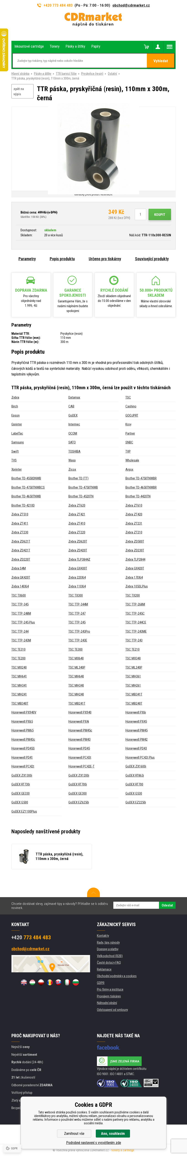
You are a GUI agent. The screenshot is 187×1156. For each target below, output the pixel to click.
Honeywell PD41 (22, 757)
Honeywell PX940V (23, 712)
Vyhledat (160, 61)
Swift (15, 451)
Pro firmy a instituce (110, 989)
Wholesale (132, 460)
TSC (128, 397)
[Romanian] (50, 982)
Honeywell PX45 (136, 721)
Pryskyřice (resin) (92, 73)
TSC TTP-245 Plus (23, 622)
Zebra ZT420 (133, 514)
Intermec (74, 424)
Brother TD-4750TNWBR (141, 478)
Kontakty (103, 936)
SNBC (129, 442)
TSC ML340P (76, 667)
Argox (129, 469)
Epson (15, 415)
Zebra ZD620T (77, 541)
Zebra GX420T (134, 568)
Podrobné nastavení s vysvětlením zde (93, 1143)
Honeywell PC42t (22, 766)
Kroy (128, 424)
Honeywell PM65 (22, 730)
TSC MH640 (76, 676)
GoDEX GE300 (77, 793)
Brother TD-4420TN (138, 496)
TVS (14, 460)
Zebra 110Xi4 (77, 586)
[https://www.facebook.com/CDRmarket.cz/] (108, 1047)
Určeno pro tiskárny (105, 258)
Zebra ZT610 (133, 505)
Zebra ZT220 (76, 532)
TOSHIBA (74, 451)
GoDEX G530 (133, 793)
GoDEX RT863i (134, 775)
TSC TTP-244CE (135, 622)
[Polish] (41, 982)
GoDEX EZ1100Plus (24, 811)
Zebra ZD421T (20, 550)
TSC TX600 (18, 595)
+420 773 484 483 (58, 5)
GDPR (100, 983)
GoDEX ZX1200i (78, 775)
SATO (72, 442)
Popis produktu (62, 258)
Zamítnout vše (74, 1133)
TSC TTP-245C (135, 613)
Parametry (27, 258)
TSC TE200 (18, 658)
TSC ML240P (133, 667)
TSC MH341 (19, 685)
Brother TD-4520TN (81, 496)
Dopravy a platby (107, 949)
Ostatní (112, 73)
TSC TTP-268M (135, 604)
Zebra (15, 397)
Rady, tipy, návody (108, 942)
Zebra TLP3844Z (79, 559)
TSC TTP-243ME (136, 631)
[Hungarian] (32, 982)
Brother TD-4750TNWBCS (28, 487)
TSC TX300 (75, 595)
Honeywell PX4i (78, 721)
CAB (71, 406)
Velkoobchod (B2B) (110, 956)
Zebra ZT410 (76, 523)
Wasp (72, 460)
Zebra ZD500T (134, 541)
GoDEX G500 (19, 802)
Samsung (17, 442)
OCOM (72, 433)
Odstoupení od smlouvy (112, 1010)
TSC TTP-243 (134, 640)
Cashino (130, 406)
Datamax (74, 397)
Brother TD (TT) (78, 478)
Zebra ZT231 (133, 523)
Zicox (72, 469)
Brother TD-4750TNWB (83, 487)
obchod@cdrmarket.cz (131, 5)
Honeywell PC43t (79, 757)
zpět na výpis (18, 91)
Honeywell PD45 (79, 748)
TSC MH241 (19, 694)
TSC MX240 (19, 667)
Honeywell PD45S (23, 748)
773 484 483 (31, 937)
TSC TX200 (132, 595)
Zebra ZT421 (76, 514)
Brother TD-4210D (23, 505)
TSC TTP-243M (21, 640)
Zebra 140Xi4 (20, 586)
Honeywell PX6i (135, 712)
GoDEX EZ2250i (135, 802)
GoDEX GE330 (20, 793)
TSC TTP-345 (20, 604)
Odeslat (167, 905)
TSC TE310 (18, 649)
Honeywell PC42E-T (81, 766)
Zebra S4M (18, 568)
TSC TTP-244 (20, 631)
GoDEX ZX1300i (21, 775)
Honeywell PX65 (22, 721)
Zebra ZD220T (20, 559)
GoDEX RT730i (20, 784)
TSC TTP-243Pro (79, 631)
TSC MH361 (133, 676)
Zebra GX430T (77, 568)
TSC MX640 (76, 658)
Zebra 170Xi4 (134, 577)
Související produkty (152, 258)
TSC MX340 (133, 658)
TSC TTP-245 (77, 622)
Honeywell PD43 (136, 748)
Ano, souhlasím (113, 1133)
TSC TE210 (132, 649)
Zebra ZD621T (20, 541)
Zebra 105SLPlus (136, 586)
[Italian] (67, 982)
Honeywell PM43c (23, 739)
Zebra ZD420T (77, 550)
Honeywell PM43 (79, 739)
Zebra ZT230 (19, 532)
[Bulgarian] (76, 982)
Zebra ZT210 (133, 532)
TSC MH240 (76, 694)
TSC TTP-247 (77, 613)
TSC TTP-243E (77, 640)
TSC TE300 (75, 649)
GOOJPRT (131, 415)
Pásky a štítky (42, 73)
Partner (130, 433)
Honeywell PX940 (79, 712)
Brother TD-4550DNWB (26, 478)
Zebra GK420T (20, 577)
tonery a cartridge (122, 1150)
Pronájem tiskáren (109, 996)
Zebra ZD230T (134, 550)
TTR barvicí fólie (66, 73)
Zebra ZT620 (76, 505)
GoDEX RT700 (134, 784)
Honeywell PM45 (136, 730)
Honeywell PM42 (136, 739)
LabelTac (17, 433)
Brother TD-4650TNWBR (141, 487)
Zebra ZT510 (19, 514)
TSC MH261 (133, 685)
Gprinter (16, 424)
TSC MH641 (19, 676)
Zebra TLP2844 (135, 559)
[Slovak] (58, 982)
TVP (128, 451)
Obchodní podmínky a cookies (117, 976)
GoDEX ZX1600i (135, 766)
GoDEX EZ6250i (78, 802)
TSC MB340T (19, 703)
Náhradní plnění (107, 1003)
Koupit (159, 215)
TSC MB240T (133, 703)
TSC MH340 (76, 685)
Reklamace (104, 969)
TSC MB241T (76, 703)
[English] (24, 982)
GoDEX (73, 415)
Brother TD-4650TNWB (26, 496)
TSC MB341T (133, 694)
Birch (14, 406)
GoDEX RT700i (77, 784)
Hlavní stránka (20, 73)
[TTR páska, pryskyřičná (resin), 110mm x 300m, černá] (93, 149)
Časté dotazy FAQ (109, 962)
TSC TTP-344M (78, 604)
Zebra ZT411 (19, 523)
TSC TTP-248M (21, 613)
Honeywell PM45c (80, 730)
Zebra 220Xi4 (77, 577)
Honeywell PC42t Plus (140, 757)
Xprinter (16, 469)
